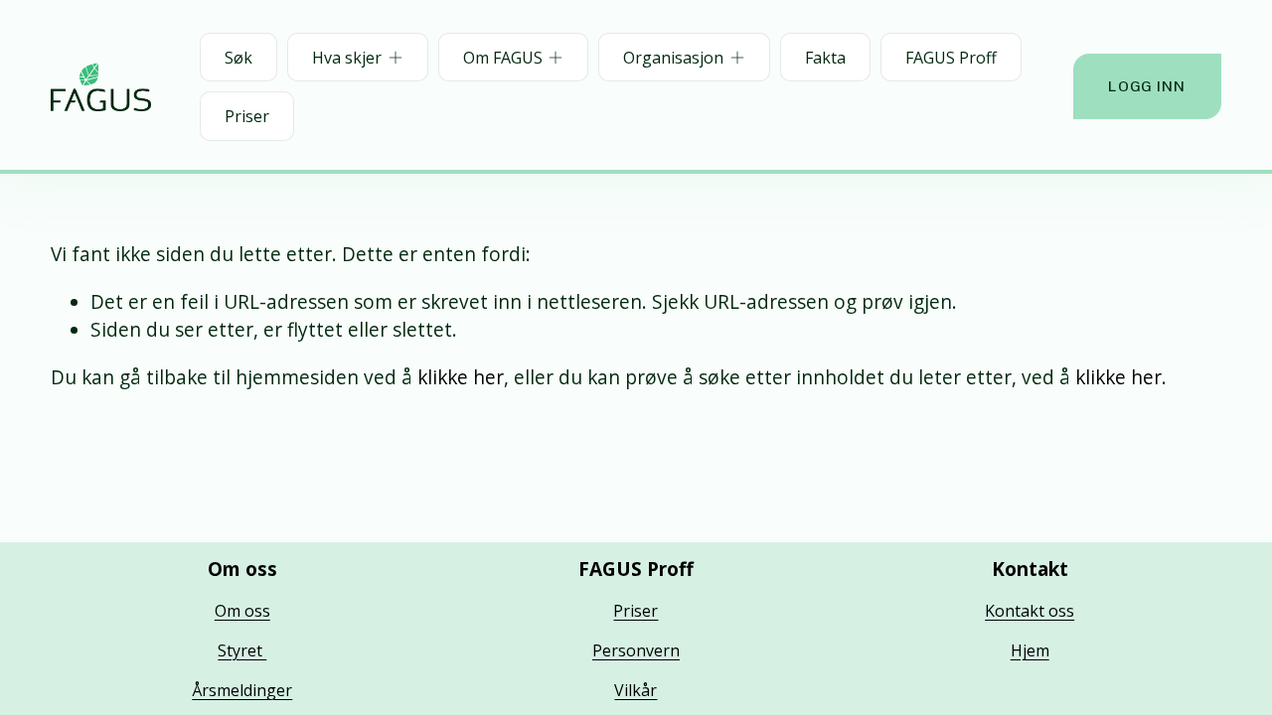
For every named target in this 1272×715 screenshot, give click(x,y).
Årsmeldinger (242, 690)
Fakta (825, 58)
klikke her (460, 377)
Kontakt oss (1029, 611)
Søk (238, 58)
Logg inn (1147, 86)
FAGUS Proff (951, 58)
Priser (247, 116)
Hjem (1030, 650)
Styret (242, 650)
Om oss (242, 611)
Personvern (636, 650)
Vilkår (635, 690)
